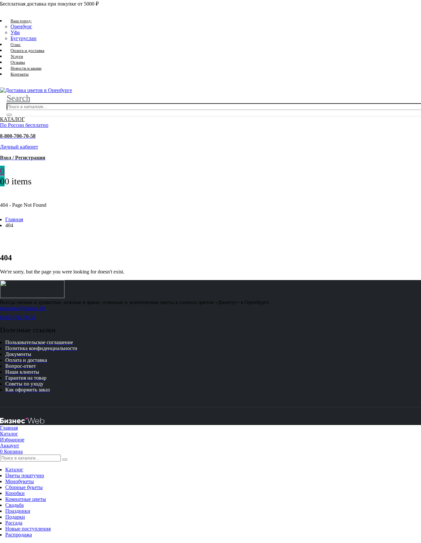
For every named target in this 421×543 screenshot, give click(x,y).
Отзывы (18, 62)
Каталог (14, 469)
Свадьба (14, 505)
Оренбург (21, 26)
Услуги (17, 56)
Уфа (15, 32)
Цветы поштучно (24, 475)
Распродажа (18, 534)
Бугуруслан (24, 38)
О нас (16, 44)
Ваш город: (21, 20)
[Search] (9, 115)
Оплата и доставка (27, 50)
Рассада (13, 523)
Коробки (15, 493)
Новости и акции (26, 68)
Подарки (15, 517)
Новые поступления (28, 528)
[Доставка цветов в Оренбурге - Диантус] (36, 90)
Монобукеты (19, 481)
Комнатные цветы (25, 499)
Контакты (20, 74)
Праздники (17, 511)
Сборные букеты (24, 487)
